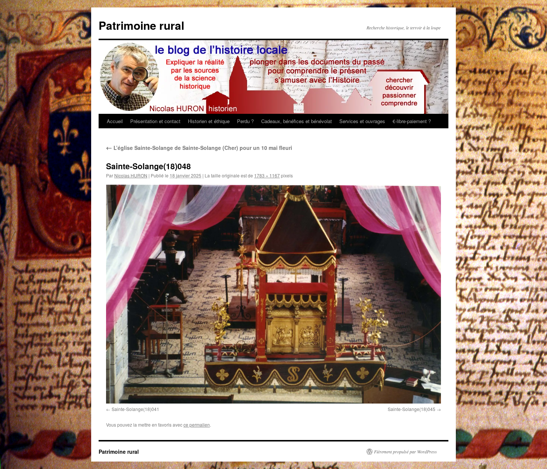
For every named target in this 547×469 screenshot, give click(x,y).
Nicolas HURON (130, 175)
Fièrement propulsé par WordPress (405, 451)
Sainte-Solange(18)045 (411, 409)
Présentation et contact (155, 121)
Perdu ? (245, 121)
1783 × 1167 (267, 175)
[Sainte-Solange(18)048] (273, 294)
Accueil (115, 121)
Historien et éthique (209, 121)
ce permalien (196, 424)
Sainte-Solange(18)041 (135, 409)
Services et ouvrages (362, 121)
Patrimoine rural (141, 25)
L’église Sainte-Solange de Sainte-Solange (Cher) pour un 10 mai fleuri (199, 147)
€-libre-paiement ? (412, 121)
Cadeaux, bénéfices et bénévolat (296, 121)
